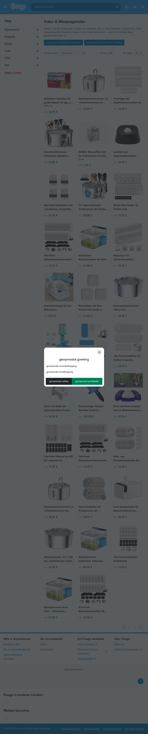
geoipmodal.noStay (58, 381)
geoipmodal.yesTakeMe (87, 381)
